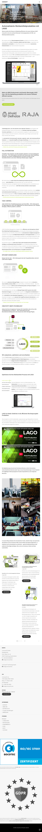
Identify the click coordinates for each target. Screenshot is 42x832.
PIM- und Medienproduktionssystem (20, 55)
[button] (39, 2)
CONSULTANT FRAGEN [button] (8, 368)
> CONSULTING (5, 720)
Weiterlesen (26, 580)
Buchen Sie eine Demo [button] (8, 104)
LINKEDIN (13, 692)
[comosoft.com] (5, 1)
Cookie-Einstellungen (8, 710)
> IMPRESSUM (5, 712)
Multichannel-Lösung (18, 362)
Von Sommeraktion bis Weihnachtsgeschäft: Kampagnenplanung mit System (29, 567)
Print (11, 42)
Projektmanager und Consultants (12, 357)
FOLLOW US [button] (6, 694)
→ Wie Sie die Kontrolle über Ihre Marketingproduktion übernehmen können (18, 197)
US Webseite (5, 682)
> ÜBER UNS (4, 706)
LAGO (4, 28)
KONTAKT (5, 705)
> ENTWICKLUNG (6, 722)
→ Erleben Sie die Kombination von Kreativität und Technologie (15, 302)
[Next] (38, 641)
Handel (34, 362)
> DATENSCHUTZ (6, 708)
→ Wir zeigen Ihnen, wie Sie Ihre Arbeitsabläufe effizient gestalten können (17, 251)
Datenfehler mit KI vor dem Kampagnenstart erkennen (11, 573)
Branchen (13, 470)
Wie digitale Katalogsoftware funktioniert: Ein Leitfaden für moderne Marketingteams (29, 605)
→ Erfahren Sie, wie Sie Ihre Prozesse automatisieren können (14, 147)
